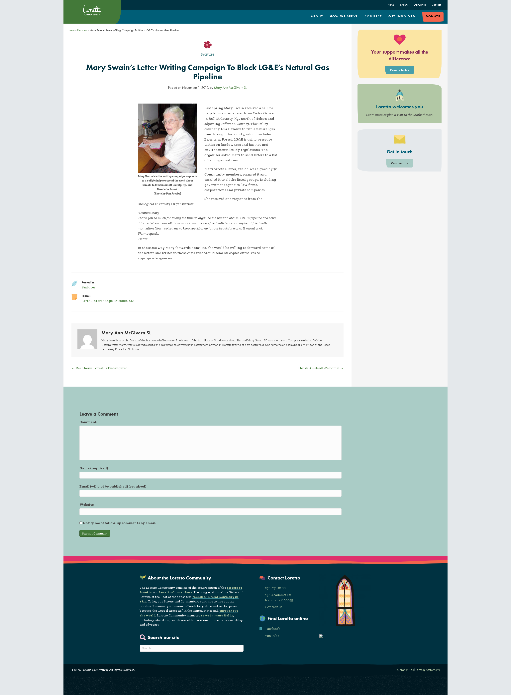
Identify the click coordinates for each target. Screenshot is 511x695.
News (390, 4)
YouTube (272, 635)
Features (82, 30)
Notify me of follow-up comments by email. (119, 523)
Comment (88, 422)
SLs (131, 300)
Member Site (405, 670)
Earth (86, 300)
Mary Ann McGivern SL (230, 87)
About (317, 16)
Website (86, 504)
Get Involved (401, 16)
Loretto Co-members (175, 592)
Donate (433, 16)
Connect (373, 16)
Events (404, 4)
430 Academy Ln (278, 595)
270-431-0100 (275, 588)
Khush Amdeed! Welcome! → (320, 368)
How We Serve (344, 16)
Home (70, 30)
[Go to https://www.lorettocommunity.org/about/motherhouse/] (400, 103)
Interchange (102, 300)
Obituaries (420, 4)
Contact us (273, 607)
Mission (120, 300)
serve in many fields (217, 615)
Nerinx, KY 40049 (279, 600)
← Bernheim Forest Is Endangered (99, 368)
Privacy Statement (428, 670)
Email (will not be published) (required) (112, 486)
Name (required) (93, 468)
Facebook (272, 628)
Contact (436, 4)
